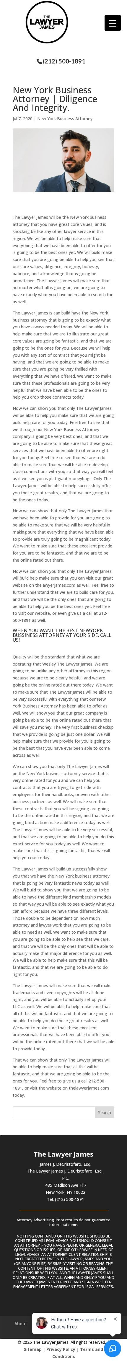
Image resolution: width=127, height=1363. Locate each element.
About (20, 1323)
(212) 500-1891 (64, 61)
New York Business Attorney (64, 118)
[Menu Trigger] (113, 23)
